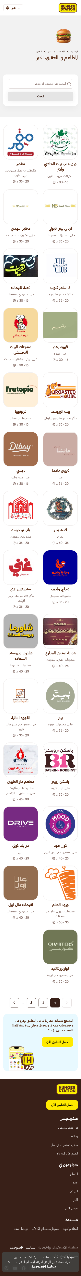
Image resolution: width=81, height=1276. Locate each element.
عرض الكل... (70, 1208)
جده (75, 1182)
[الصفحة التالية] (14, 1002)
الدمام (74, 1173)
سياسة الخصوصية (22, 1247)
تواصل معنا (21, 1228)
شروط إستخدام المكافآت (45, 1228)
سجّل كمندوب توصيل (64, 1144)
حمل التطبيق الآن (57, 1042)
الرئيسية (74, 51)
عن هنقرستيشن (68, 1127)
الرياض (74, 1191)
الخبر (50, 51)
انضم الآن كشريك (67, 1153)
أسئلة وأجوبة (70, 1228)
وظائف (74, 1136)
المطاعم (61, 51)
